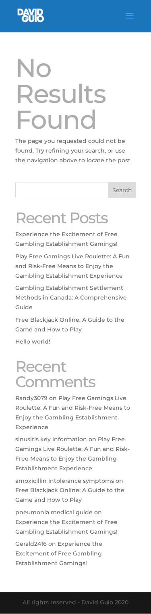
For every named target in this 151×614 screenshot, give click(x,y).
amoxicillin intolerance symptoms (64, 480)
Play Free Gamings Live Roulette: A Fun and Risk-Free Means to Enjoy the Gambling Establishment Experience (72, 266)
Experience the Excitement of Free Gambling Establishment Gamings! (58, 553)
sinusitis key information (51, 439)
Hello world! (32, 341)
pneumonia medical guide (54, 512)
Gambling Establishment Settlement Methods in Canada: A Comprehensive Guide (71, 297)
